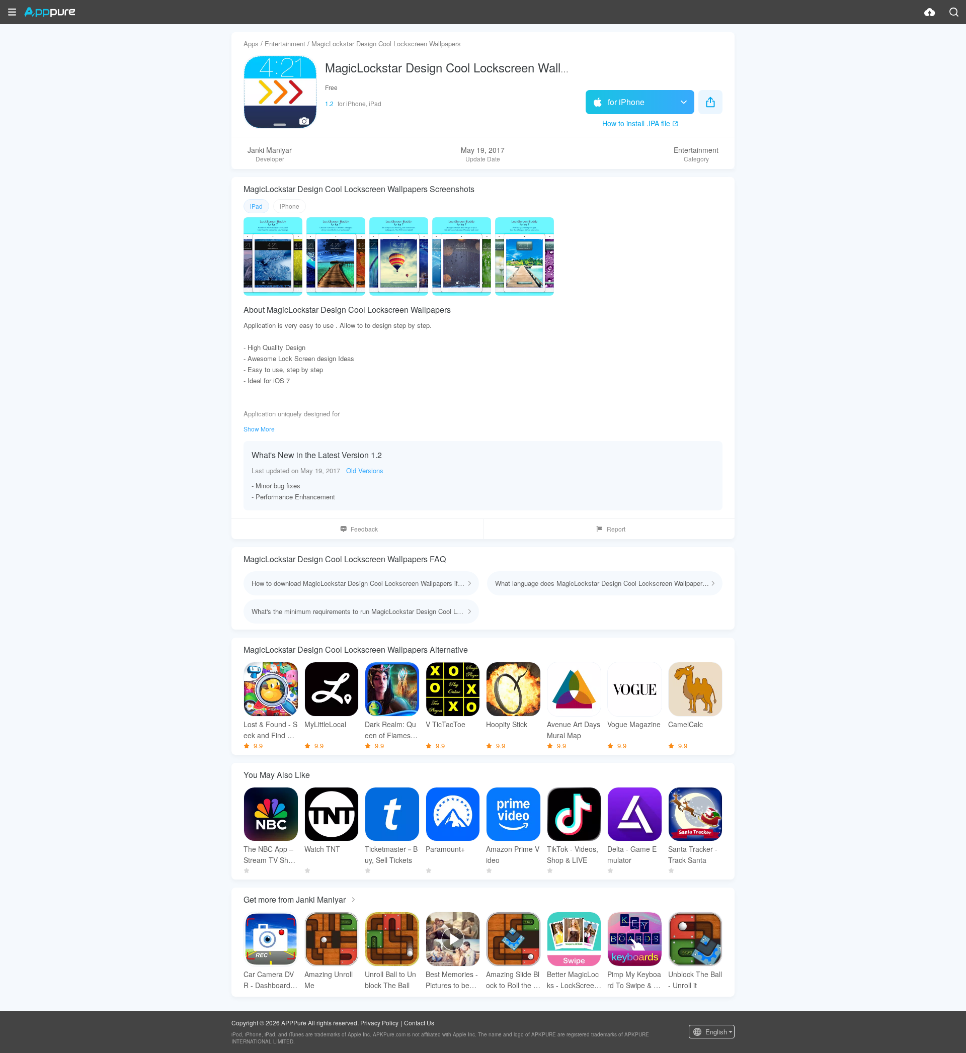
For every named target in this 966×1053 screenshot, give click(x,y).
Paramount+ (445, 849)
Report (616, 528)
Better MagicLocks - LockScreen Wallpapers (573, 980)
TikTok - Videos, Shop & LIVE (572, 854)
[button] (12, 12)
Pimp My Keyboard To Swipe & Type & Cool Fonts (634, 980)
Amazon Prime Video (512, 854)
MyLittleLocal (325, 724)
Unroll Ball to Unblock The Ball (390, 979)
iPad (256, 206)
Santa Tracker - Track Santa (692, 854)
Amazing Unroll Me (328, 979)
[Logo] (49, 12)
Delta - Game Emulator (632, 854)
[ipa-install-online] (930, 12)
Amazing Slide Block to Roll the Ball (512, 980)
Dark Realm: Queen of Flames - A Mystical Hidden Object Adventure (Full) (391, 730)
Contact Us (419, 1022)
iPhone (289, 206)
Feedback (364, 528)
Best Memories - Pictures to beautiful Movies (452, 980)
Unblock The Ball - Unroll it (695, 979)
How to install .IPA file (636, 123)
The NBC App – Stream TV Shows (270, 854)
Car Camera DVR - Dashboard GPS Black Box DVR (271, 980)
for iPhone (626, 102)
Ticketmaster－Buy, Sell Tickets (391, 854)
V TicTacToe (445, 724)
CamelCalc (685, 724)
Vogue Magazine (634, 724)
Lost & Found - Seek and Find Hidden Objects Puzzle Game (271, 730)
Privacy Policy (379, 1022)
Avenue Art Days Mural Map (573, 729)
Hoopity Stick (506, 724)
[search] (954, 12)
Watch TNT (322, 849)
